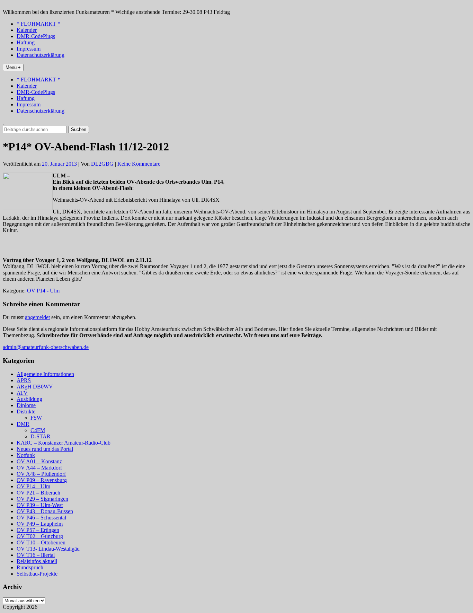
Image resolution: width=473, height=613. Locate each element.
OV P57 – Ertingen (38, 530)
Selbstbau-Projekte (37, 574)
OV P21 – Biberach (38, 493)
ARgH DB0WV (35, 386)
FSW (36, 418)
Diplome (26, 405)
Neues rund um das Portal (45, 449)
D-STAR (40, 436)
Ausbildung (29, 399)
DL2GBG (102, 164)
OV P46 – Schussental (41, 517)
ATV (22, 393)
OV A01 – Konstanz (39, 461)
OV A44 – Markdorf (39, 468)
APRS (24, 380)
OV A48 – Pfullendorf (41, 474)
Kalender (27, 30)
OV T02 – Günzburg (40, 536)
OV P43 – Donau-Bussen (45, 511)
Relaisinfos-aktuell (37, 561)
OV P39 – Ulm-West (40, 505)
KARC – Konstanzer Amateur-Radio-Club (63, 443)
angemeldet (37, 317)
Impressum (29, 49)
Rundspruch (30, 567)
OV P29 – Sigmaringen (42, 499)
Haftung (26, 42)
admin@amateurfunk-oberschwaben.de (46, 347)
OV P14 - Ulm (43, 291)
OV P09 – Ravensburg (42, 480)
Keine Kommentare (138, 164)
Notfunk (26, 455)
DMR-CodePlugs (36, 36)
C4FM (37, 430)
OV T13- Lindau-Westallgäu (48, 549)
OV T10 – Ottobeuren (41, 542)
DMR (23, 424)
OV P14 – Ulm (33, 486)
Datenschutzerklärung (40, 55)
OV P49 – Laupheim (40, 524)
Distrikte (26, 411)
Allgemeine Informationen (45, 374)
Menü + (13, 67)
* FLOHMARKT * (38, 24)
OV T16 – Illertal (36, 555)
